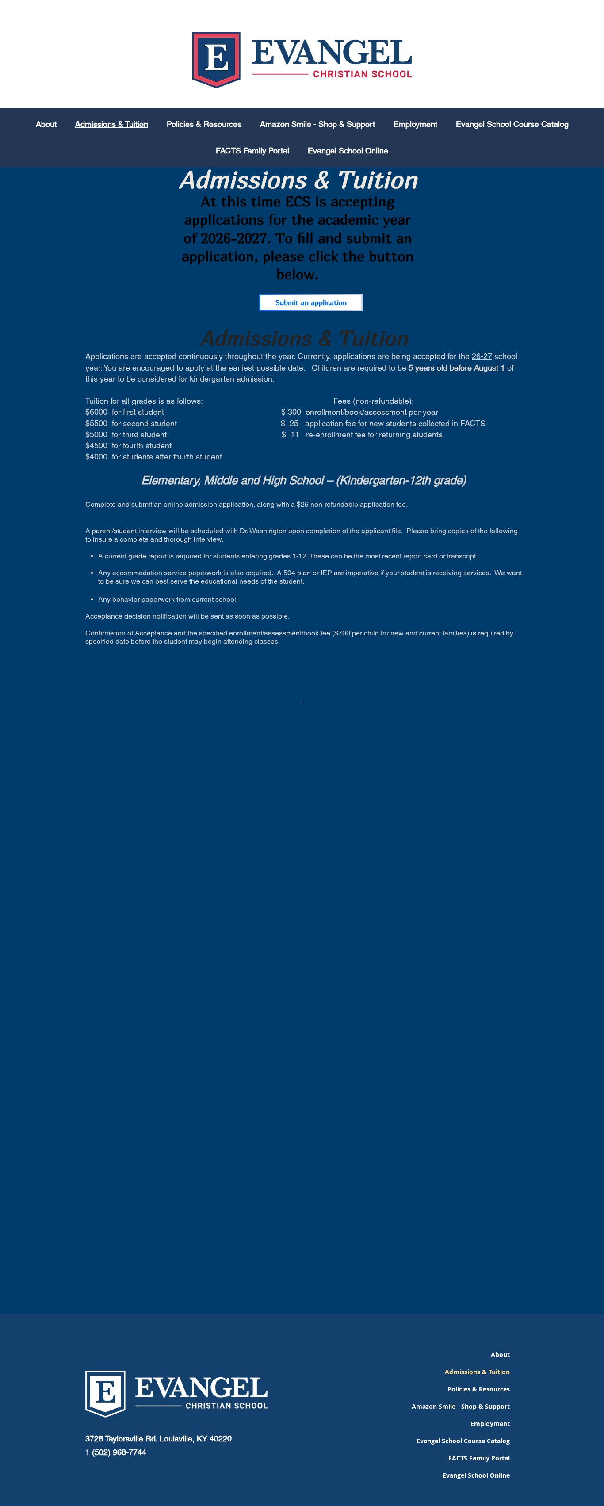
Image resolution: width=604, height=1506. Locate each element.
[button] (204, 124)
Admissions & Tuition (477, 1372)
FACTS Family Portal (479, 1458)
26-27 (482, 356)
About (500, 1354)
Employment (490, 1423)
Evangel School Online (476, 1475)
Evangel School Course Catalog (473, 1441)
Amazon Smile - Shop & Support (473, 1406)
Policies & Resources (478, 1389)
